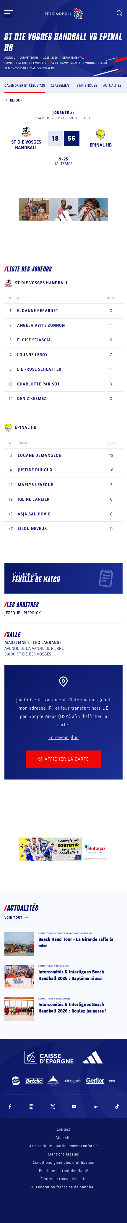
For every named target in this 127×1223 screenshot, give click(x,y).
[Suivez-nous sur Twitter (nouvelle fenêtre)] (53, 1106)
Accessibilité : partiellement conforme (63, 1146)
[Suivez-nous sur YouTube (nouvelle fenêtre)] (74, 1106)
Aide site (64, 1137)
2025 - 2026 (50, 58)
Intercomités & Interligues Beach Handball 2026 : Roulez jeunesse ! (72, 1008)
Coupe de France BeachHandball (74, 933)
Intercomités (63, 998)
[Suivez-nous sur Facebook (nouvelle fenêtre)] (10, 1106)
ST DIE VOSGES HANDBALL (26, 145)
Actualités (112, 85)
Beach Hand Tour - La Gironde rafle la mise (75, 942)
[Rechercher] (120, 13)
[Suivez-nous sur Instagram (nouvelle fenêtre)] (31, 1106)
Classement (61, 85)
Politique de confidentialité (63, 1171)
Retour (16, 100)
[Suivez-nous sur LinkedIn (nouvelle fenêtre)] (95, 1106)
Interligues (62, 966)
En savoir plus (63, 737)
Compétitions (29, 58)
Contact (63, 1129)
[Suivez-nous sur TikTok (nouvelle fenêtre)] (117, 1106)
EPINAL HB (101, 145)
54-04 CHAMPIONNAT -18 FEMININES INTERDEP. (80, 63)
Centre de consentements (63, 1179)
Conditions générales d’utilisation (64, 1162)
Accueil (9, 58)
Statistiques (87, 85)
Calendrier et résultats (24, 85)
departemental (73, 58)
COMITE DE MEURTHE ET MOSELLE (25, 63)
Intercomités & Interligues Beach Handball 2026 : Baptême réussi (71, 975)
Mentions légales (63, 1154)
